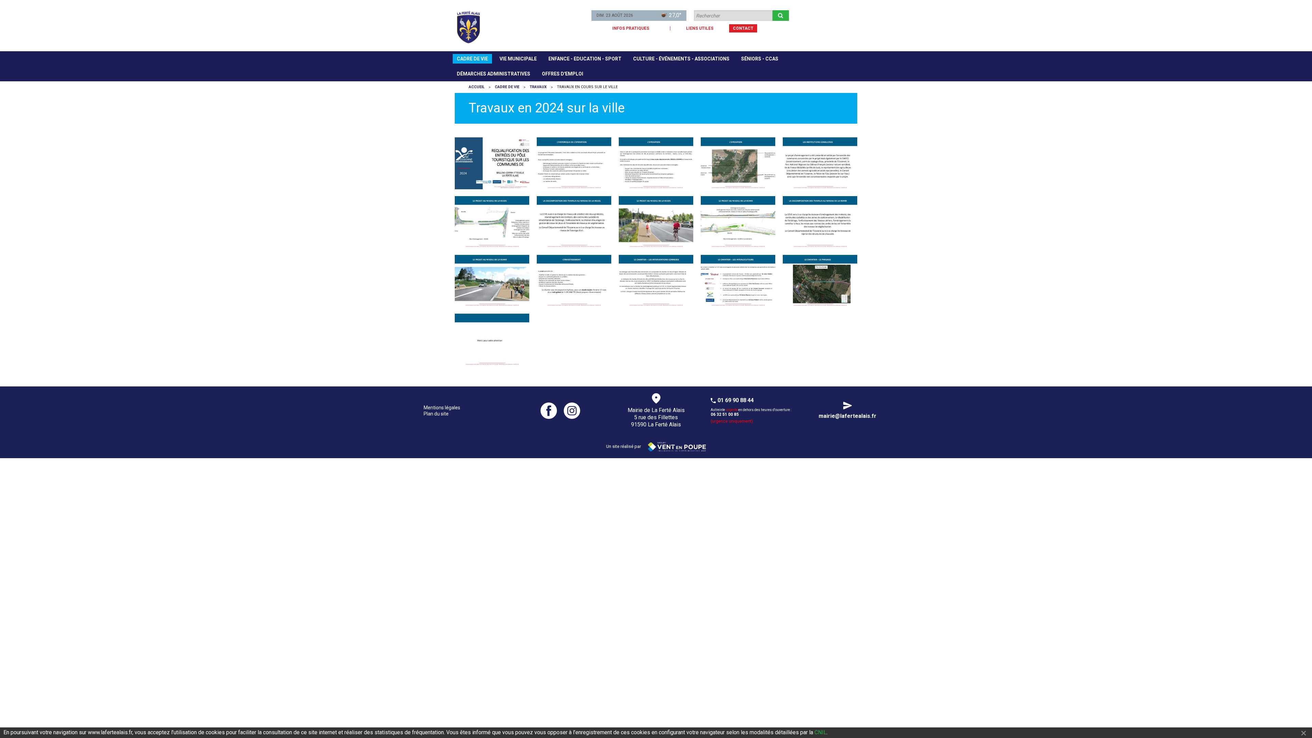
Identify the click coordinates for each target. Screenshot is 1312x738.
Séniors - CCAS (759, 59)
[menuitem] (472, 58)
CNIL (820, 732)
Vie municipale (518, 59)
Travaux (538, 87)
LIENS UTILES (699, 28)
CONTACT (743, 28)
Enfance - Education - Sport (584, 59)
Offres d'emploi (562, 74)
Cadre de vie (472, 59)
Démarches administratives (493, 74)
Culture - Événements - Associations (681, 59)
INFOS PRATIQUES (630, 28)
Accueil (476, 87)
